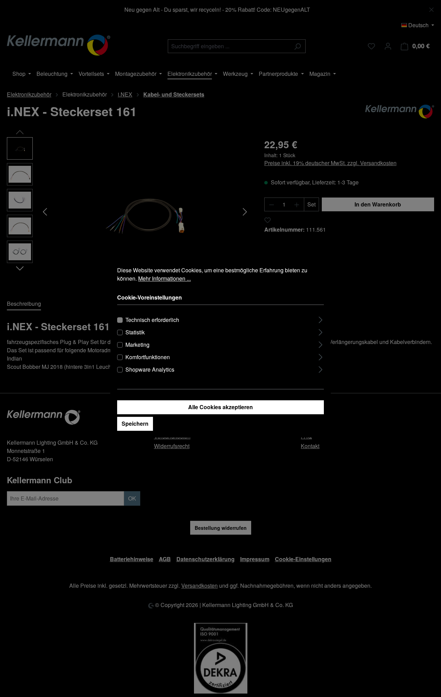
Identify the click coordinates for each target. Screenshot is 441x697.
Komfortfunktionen (147, 357)
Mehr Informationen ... (164, 278)
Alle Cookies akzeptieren (220, 407)
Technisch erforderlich (152, 320)
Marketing (137, 345)
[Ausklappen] (320, 319)
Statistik (135, 332)
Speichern (135, 424)
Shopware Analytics (149, 370)
